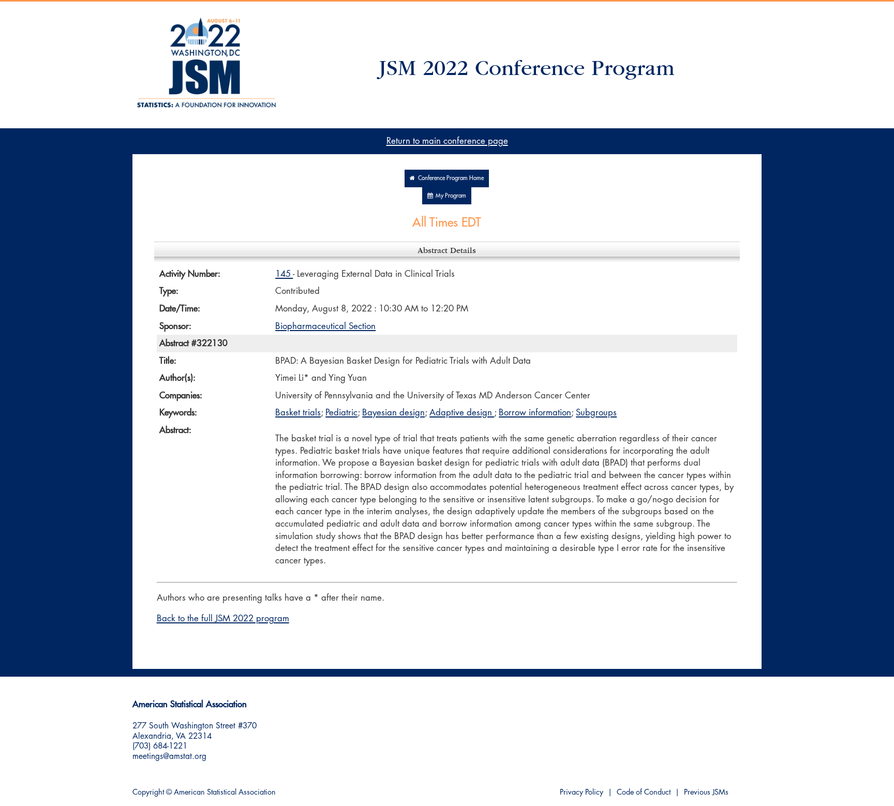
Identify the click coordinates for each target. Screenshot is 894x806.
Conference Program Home (449, 178)
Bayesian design (393, 412)
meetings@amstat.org (169, 756)
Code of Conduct (644, 792)
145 (284, 274)
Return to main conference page (447, 141)
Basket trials (298, 412)
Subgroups (596, 412)
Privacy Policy (581, 792)
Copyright (148, 792)
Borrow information (535, 412)
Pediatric (341, 412)
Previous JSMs (706, 792)
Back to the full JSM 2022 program (223, 618)
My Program (449, 196)
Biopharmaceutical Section (325, 326)
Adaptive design (461, 412)
